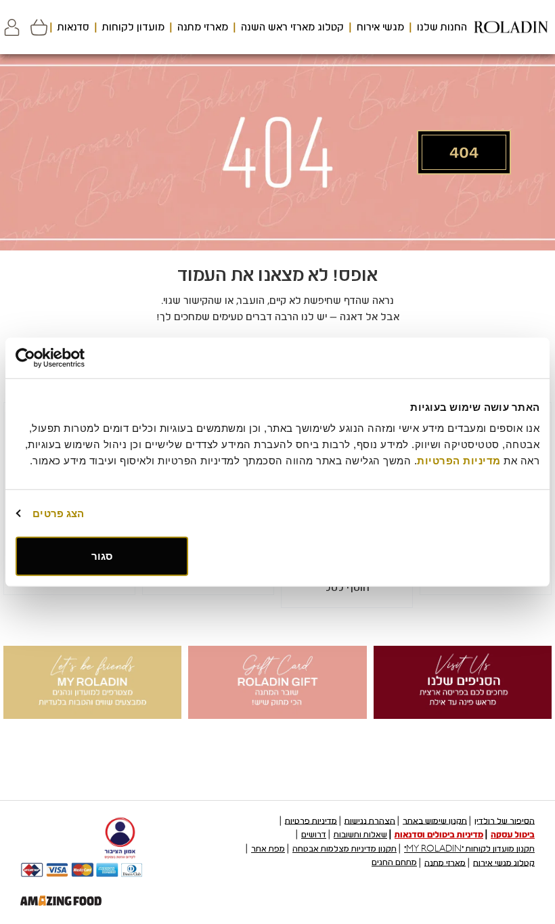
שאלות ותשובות (360, 835)
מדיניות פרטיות (311, 820)
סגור (101, 556)
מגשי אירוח (380, 27)
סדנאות (73, 27)
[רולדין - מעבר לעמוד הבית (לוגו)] (511, 27)
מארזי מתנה (202, 27)
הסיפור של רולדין (504, 820)
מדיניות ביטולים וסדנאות (439, 835)
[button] (11, 27)
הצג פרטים (58, 513)
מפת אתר (268, 849)
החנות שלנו (442, 27)
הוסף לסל (347, 587)
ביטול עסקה (513, 835)
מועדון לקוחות (133, 27)
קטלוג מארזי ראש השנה (292, 27)
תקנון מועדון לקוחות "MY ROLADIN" (469, 849)
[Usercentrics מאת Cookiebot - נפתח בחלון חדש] (75, 357)
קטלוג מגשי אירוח (504, 862)
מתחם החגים (394, 862)
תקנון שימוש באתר (435, 820)
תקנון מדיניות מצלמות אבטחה (344, 849)
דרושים (313, 835)
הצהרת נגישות (370, 820)
